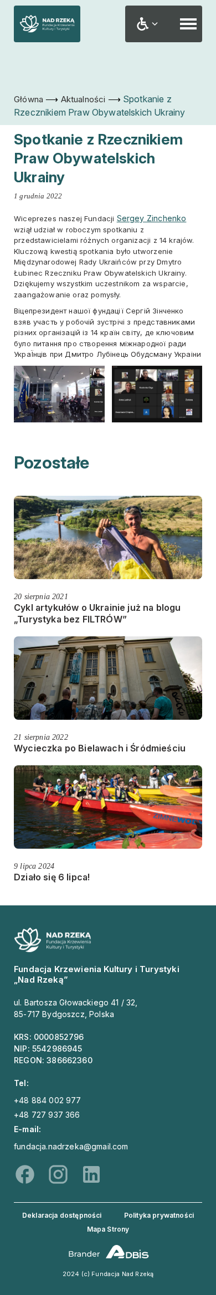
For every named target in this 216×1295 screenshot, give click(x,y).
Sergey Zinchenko (152, 218)
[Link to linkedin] (91, 1174)
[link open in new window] (108, 1251)
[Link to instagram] (58, 1174)
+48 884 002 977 (47, 1100)
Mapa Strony (108, 1229)
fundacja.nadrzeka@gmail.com (71, 1146)
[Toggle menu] (188, 24)
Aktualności (83, 99)
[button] (147, 24)
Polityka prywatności (159, 1215)
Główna (28, 99)
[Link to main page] (52, 949)
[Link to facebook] (25, 1174)
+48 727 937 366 (47, 1114)
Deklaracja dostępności (62, 1215)
